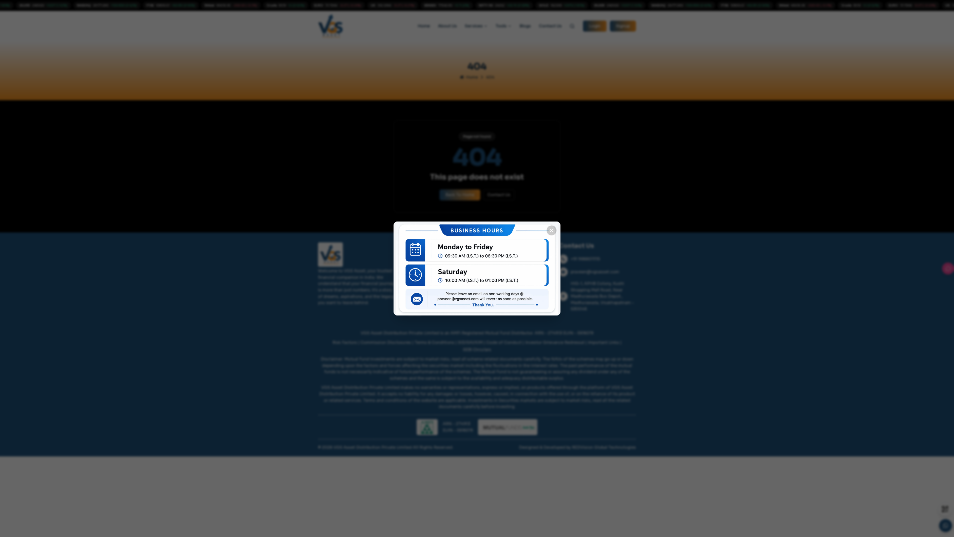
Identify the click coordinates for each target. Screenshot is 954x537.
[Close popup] (551, 230)
